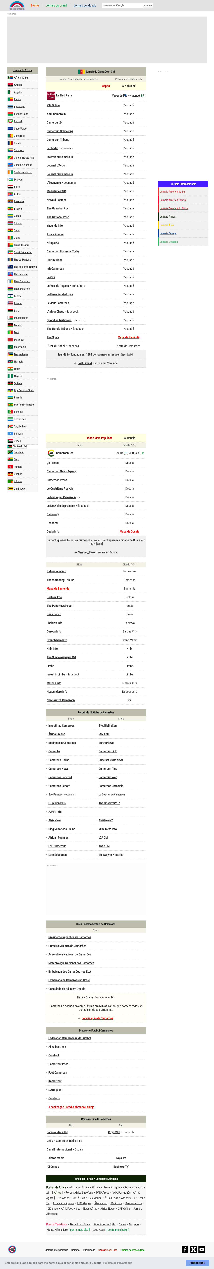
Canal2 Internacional (59, 1149)
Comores (19, 150)
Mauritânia (20, 347)
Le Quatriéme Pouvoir (60, 488)
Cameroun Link (108, 751)
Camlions (54, 1098)
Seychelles (20, 426)
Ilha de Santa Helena (25, 266)
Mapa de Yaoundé (128, 337)
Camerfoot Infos (58, 1064)
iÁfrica (96, 1187)
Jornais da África (22, 70)
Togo (16, 459)
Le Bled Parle (64, 95)
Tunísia (18, 466)
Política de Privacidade (132, 1250)
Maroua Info (54, 683)
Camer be (54, 751)
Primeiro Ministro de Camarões (67, 946)
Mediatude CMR (56, 191)
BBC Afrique (84, 1203)
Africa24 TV (128, 1198)
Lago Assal (99, 1229)
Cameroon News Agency (62, 471)
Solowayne (105, 855)
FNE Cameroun (57, 846)
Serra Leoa (20, 419)
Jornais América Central (173, 200)
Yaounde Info (55, 225)
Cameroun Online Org (60, 131)
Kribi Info (52, 649)
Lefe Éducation (57, 855)
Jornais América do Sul (172, 191)
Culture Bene (55, 260)
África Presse (56, 734)
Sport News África (86, 1208)
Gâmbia (18, 223)
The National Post (58, 217)
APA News (129, 1187)
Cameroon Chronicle (111, 786)
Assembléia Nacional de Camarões (69, 954)
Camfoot (53, 1055)
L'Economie (54, 183)
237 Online (53, 105)
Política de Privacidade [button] (117, 1262)
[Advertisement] (107, 40)
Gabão (17, 215)
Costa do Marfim (23, 172)
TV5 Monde (94, 1198)
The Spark (53, 337)
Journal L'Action (56, 165)
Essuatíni (19, 201)
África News (107, 1208)
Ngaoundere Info (57, 692)
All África (83, 1187)
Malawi (18, 325)
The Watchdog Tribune (60, 580)
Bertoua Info (54, 597)
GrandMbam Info (57, 640)
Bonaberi (52, 523)
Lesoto (18, 296)
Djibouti (18, 179)
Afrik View (54, 820)
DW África (63, 1198)
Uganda (18, 474)
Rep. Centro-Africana (24, 390)
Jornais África (168, 216)
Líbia (16, 310)
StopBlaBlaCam (108, 725)
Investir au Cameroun (60, 157)
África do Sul (21, 77)
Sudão (17, 441)
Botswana (19, 106)
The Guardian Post (58, 208)
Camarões (19, 135)
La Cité (51, 277)
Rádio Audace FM (57, 1132)
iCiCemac (52, 1208)
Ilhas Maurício (22, 288)
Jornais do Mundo (84, 5)
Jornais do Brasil (56, 5)
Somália (18, 433)
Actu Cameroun (56, 114)
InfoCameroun (55, 268)
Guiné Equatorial (23, 252)
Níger (17, 368)
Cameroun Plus (108, 769)
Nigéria (18, 376)
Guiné (17, 237)
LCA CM (103, 837)
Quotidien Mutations (59, 320)
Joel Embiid (85, 363)
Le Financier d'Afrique (60, 294)
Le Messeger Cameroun (61, 497)
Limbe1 (51, 666)
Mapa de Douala (129, 531)
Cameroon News (58, 769)
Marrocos (19, 339)
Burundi (18, 121)
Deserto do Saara (80, 1224)
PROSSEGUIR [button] (197, 1263)
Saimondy (53, 514)
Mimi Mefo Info (108, 829)
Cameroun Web (108, 777)
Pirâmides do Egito (105, 1224)
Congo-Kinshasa (23, 164)
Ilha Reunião (21, 274)
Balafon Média (55, 1158)
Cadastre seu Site (107, 1250)
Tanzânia (19, 452)
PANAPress (102, 1192)
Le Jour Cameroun (58, 303)
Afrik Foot (67, 1208)
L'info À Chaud (55, 311)
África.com (100, 1203)
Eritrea (17, 194)
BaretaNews (106, 743)
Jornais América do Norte (174, 208)
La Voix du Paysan (58, 286)
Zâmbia (18, 481)
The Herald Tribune (58, 329)
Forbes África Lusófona (79, 1192)
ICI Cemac (53, 1167)
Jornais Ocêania (169, 241)
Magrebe (134, 1224)
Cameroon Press (57, 480)
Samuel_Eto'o (86, 552)
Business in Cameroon (62, 743)
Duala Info (53, 531)
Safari (122, 1224)
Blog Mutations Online (61, 829)
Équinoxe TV (121, 1167)
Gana (17, 230)
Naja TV (121, 1158)
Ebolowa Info (54, 623)
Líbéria (18, 303)
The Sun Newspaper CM (61, 657)
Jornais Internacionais (56, 1250)
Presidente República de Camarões (69, 937)
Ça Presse (53, 463)
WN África (116, 1203)
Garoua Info (54, 631)
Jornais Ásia (167, 225)
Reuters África (133, 1203)
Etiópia (18, 208)
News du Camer (56, 200)
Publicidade (89, 1250)
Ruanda (18, 397)
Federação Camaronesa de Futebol (69, 1038)
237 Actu (104, 734)
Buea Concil (54, 614)
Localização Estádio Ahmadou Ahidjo (71, 1107)
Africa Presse (55, 234)
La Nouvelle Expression (61, 506)
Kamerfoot (55, 1081)
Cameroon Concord (60, 777)
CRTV (50, 1141)
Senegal (18, 411)
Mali (16, 332)
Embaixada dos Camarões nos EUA (69, 971)
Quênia (18, 383)
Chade (17, 143)
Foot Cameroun (57, 1072)
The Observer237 (109, 803)
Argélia (18, 92)
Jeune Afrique (111, 1187)
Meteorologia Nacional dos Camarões (71, 963)
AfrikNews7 (106, 820)
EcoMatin (52, 148)
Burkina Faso (21, 114)
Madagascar (21, 317)
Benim (17, 99)
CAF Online (124, 1208)
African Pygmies (58, 837)
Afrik (72, 1187)
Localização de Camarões (97, 1018)
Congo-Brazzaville (24, 157)
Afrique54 (53, 243)
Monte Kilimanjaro (57, 1229)
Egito (17, 186)
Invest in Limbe (56, 674)
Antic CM (104, 846)
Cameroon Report (59, 786)
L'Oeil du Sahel (56, 346)
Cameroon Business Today (63, 251)
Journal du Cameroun (60, 174)
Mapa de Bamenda (58, 588)
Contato (75, 1250)
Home (35, 5)
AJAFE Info (55, 812)
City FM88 (114, 1132)
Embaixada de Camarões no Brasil (69, 980)
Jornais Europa (168, 233)
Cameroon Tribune (58, 140)
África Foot (111, 1198)
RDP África (79, 1198)
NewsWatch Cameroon (61, 700)
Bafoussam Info (56, 571)
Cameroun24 (54, 122)
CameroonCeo (64, 453)
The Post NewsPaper (60, 606)
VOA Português (122, 1192)
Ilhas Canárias (22, 281)
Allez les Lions (57, 1047)
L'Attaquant (55, 1090)
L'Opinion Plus (57, 803)
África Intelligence (63, 1203)
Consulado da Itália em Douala (66, 989)
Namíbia (18, 361)
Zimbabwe (20, 488)
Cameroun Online (58, 760)
